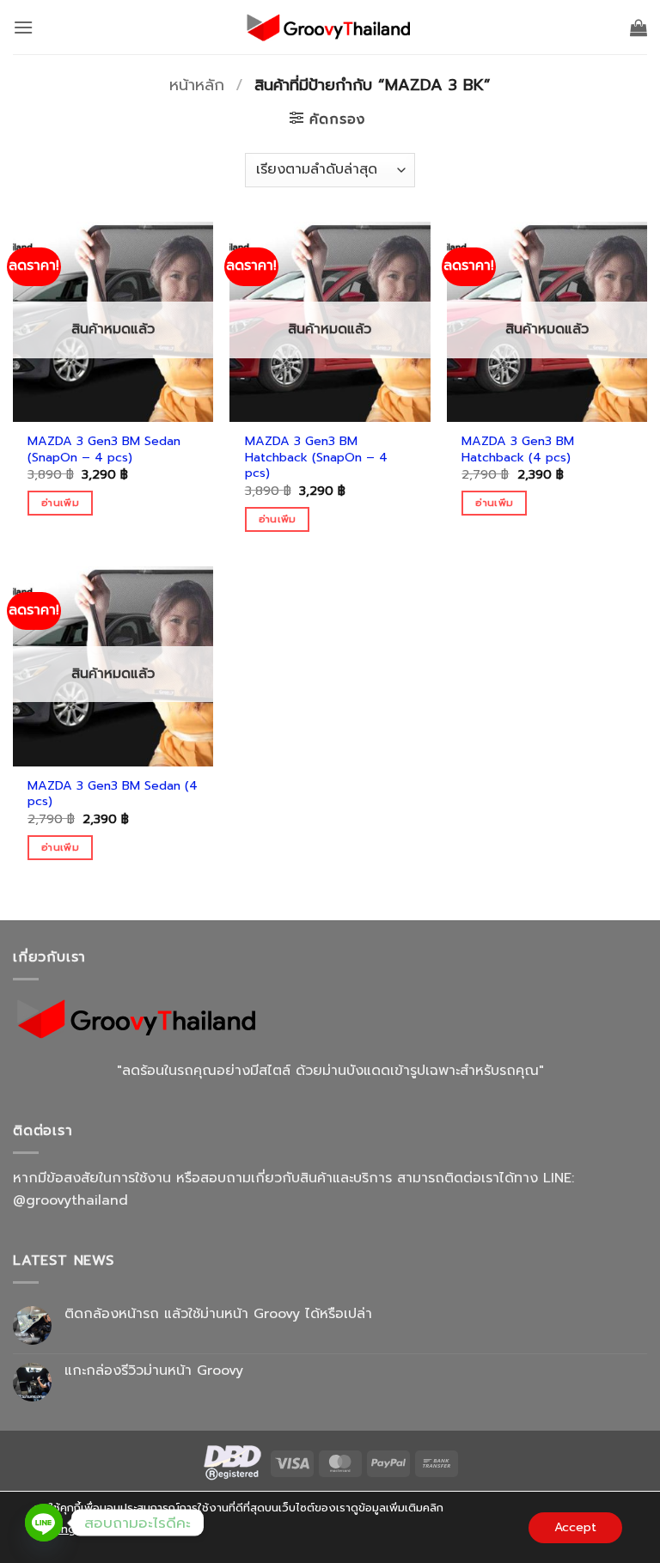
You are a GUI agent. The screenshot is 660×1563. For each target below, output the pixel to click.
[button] (23, 27)
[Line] (44, 1523)
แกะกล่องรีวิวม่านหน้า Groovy (153, 1371)
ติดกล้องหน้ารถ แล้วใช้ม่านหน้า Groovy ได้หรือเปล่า (218, 1314)
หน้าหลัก (196, 85)
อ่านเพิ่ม (60, 502)
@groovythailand (70, 1200)
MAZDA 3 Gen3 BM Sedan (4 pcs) (113, 793)
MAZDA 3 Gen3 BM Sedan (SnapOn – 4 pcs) (104, 449)
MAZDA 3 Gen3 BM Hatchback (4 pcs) (517, 449)
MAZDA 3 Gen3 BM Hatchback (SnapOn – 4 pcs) (316, 457)
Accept (575, 1526)
